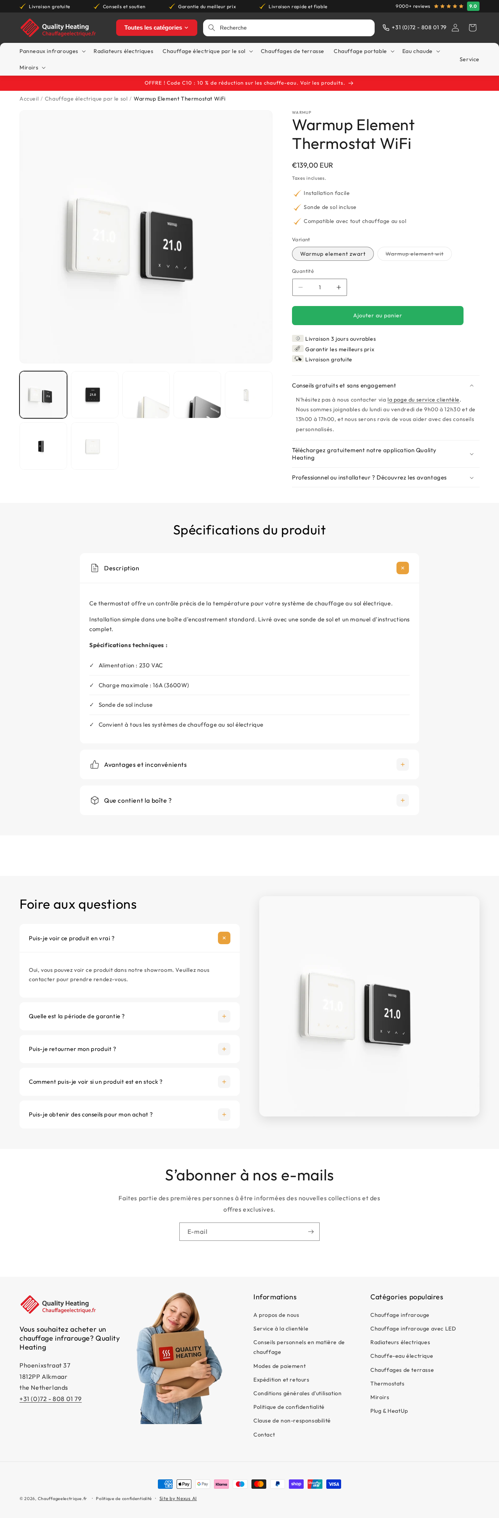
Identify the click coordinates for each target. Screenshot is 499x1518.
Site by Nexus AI (178, 1498)
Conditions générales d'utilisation (297, 1393)
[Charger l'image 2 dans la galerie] (95, 395)
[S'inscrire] (310, 1232)
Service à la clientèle (280, 1328)
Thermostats (387, 1383)
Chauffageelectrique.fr (62, 1498)
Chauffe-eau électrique (401, 1356)
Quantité (303, 271)
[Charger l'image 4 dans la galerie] (197, 395)
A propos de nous (276, 1315)
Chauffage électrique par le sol (86, 98)
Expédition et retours (281, 1380)
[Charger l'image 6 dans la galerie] (43, 446)
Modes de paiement (279, 1365)
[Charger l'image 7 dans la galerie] (95, 446)
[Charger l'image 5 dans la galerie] (249, 395)
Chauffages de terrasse (402, 1369)
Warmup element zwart (333, 254)
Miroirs (379, 1397)
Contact (264, 1434)
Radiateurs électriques (400, 1342)
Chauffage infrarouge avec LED (413, 1328)
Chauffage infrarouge (400, 1315)
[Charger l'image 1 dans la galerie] (43, 395)
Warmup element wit (419, 255)
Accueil (29, 98)
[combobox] (295, 28)
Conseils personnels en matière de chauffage (299, 1347)
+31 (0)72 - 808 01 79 (50, 1399)
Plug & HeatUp (389, 1411)
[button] (472, 27)
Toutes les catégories (153, 27)
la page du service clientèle (424, 399)
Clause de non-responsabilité (292, 1420)
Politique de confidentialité (289, 1407)
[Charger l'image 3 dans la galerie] (146, 395)
